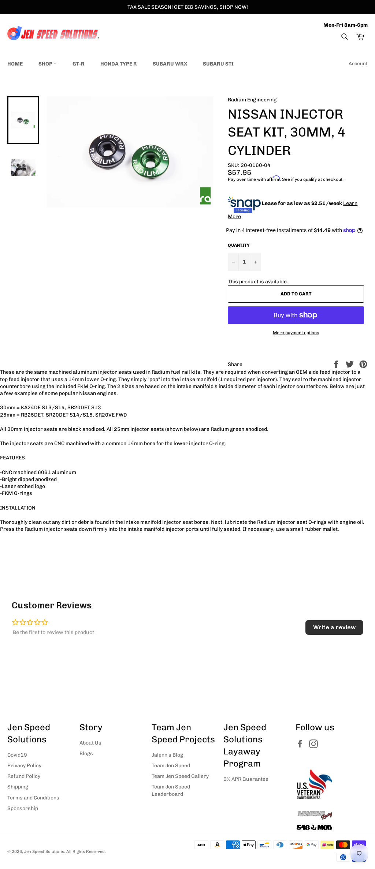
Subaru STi (218, 64)
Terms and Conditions (33, 798)
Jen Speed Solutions (44, 851)
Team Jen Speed (171, 765)
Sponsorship (22, 808)
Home (15, 64)
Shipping (17, 787)
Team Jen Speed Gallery (180, 776)
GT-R (79, 64)
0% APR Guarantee (245, 779)
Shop (45, 64)
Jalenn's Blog (167, 755)
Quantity (239, 245)
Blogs (86, 753)
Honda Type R (118, 64)
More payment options (296, 332)
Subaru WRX (170, 64)
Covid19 (17, 755)
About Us (90, 743)
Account (358, 63)
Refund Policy (23, 776)
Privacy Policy (24, 765)
